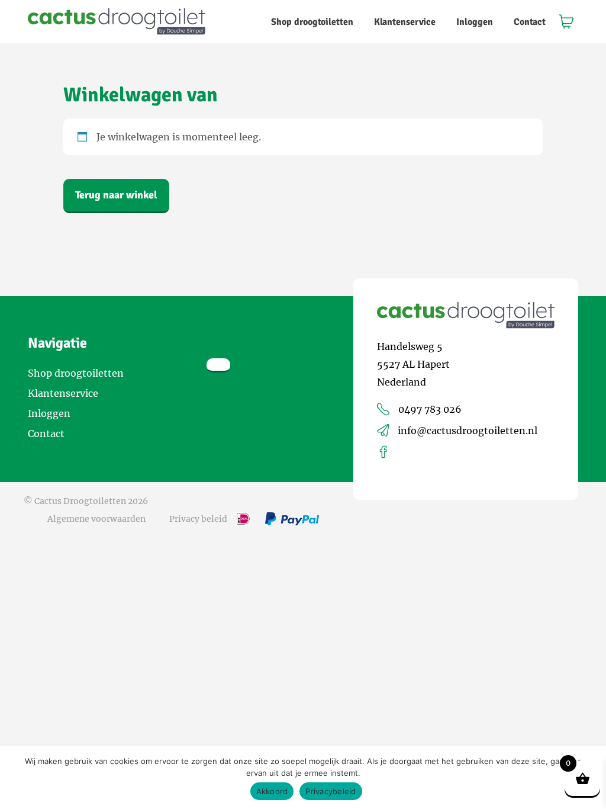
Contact (530, 22)
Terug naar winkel (116, 194)
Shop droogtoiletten (312, 22)
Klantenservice (405, 22)
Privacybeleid (330, 791)
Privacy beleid (198, 518)
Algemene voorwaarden (96, 518)
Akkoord (272, 791)
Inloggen (474, 22)
